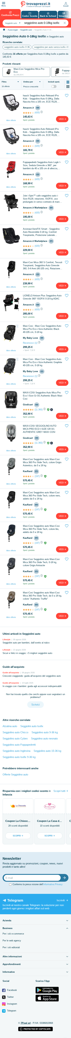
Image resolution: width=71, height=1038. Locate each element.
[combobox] (12, 23)
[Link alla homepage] (4, 29)
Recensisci (28, 343)
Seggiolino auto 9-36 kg (45, 732)
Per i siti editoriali (11, 947)
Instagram (11, 1004)
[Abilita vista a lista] (68, 82)
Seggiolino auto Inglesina (16, 750)
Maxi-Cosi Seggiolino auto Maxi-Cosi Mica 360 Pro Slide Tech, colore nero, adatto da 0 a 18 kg (41, 495)
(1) (36, 343)
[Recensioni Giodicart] (28, 410)
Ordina (28, 82)
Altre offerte (11, 120)
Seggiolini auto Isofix (31, 726)
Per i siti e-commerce (13, 933)
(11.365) (39, 409)
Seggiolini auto (26, 30)
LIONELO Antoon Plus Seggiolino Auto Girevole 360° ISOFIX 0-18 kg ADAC (42, 297)
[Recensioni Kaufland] (28, 476)
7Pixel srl (26, 1023)
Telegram (11, 1010)
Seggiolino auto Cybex (15, 738)
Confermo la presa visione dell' (38, 884)
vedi (61, 119)
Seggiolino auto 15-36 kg (47, 750)
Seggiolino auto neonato (44, 738)
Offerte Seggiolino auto (15, 774)
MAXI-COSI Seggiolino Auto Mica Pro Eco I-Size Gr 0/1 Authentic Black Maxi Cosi (42, 395)
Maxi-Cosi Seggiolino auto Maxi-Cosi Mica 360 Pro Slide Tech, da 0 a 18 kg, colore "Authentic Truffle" (42, 595)
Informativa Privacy (53, 884)
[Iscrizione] (65, 878)
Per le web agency (12, 940)
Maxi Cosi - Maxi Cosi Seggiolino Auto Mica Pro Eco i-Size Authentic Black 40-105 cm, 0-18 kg (42, 329)
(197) (37, 476)
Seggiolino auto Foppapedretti (19, 744)
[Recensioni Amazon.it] (28, 113)
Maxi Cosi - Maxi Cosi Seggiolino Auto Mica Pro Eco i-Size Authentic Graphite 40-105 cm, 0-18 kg (42, 362)
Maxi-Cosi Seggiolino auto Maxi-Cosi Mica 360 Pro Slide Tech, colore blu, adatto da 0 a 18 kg (41, 529)
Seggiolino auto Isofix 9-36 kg (19, 757)
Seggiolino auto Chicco (15, 732)
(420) (37, 112)
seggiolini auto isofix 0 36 (17, 47)
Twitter (10, 997)
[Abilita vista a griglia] (68, 86)
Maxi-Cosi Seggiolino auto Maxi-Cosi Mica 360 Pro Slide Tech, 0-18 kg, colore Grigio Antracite (41, 562)
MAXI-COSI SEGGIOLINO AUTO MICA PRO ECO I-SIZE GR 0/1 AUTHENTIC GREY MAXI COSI (39, 429)
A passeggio (13, 30)
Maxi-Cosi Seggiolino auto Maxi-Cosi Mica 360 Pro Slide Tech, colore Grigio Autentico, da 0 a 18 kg (42, 462)
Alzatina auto (10, 726)
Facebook (11, 990)
